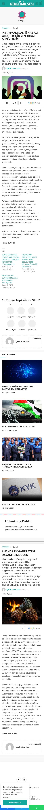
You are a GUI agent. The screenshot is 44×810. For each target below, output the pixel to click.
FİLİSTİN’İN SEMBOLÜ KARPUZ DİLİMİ (18, 426)
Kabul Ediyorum (15, 803)
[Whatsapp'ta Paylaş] (36, 807)
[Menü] (3, 3)
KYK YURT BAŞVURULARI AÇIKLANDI (18, 504)
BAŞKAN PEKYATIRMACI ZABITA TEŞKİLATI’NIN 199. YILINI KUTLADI (17, 465)
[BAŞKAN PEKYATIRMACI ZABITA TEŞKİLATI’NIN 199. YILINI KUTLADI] (22, 449)
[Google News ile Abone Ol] (34, 103)
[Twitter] (18, 779)
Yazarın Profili (35, 338)
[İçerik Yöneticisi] (10, 342)
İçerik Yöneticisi (13, 68)
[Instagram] (24, 779)
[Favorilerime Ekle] (7, 103)
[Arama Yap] (36, 3)
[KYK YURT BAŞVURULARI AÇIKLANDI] (22, 489)
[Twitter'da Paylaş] (22, 807)
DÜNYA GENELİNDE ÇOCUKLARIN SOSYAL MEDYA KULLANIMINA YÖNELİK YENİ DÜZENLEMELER (10, 259)
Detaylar (7, 797)
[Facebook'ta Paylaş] (7, 807)
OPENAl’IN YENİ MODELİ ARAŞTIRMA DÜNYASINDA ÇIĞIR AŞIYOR (18, 387)
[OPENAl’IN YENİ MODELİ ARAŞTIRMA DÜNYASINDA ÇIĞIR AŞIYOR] (22, 371)
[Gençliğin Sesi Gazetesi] (22, 3)
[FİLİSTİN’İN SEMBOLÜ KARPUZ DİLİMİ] (22, 411)
